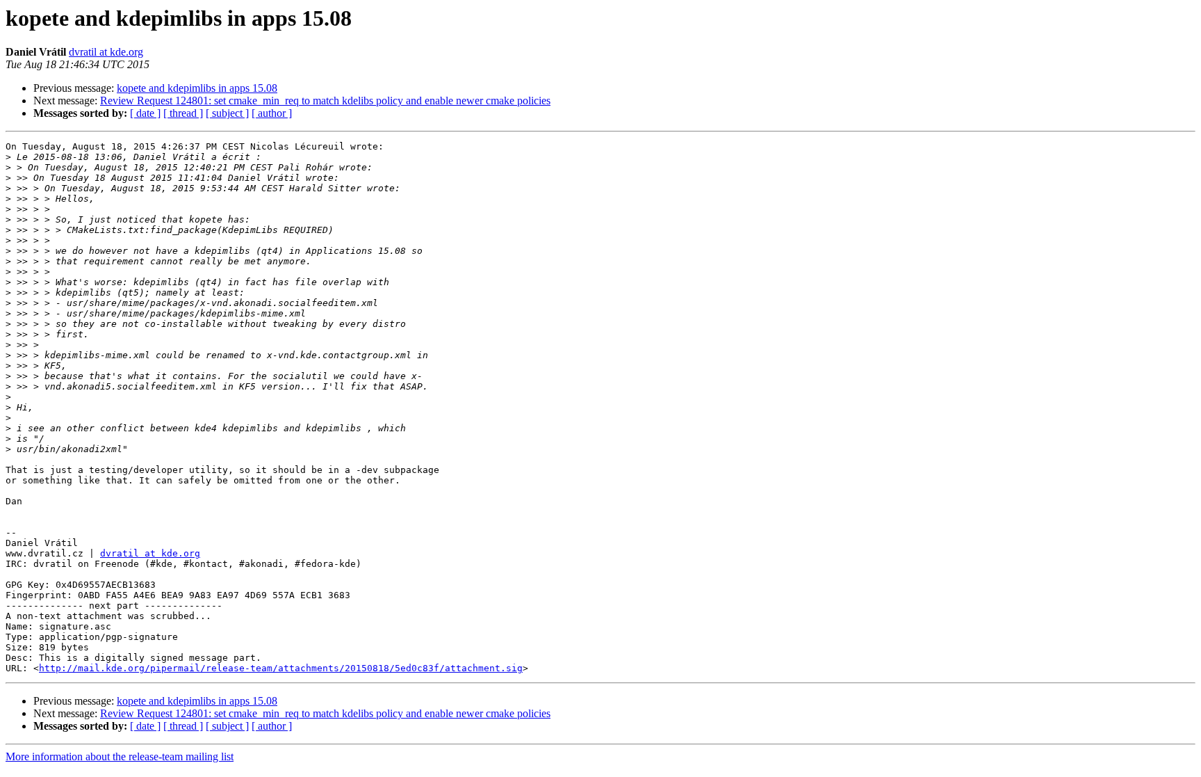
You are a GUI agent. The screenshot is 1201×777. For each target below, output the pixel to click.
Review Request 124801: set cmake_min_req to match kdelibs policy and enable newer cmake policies (325, 100)
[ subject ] (227, 113)
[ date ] (145, 113)
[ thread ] (183, 113)
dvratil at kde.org (106, 52)
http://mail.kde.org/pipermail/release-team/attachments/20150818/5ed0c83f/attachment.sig (281, 668)
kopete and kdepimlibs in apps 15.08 (197, 88)
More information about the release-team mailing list (120, 756)
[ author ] (272, 113)
